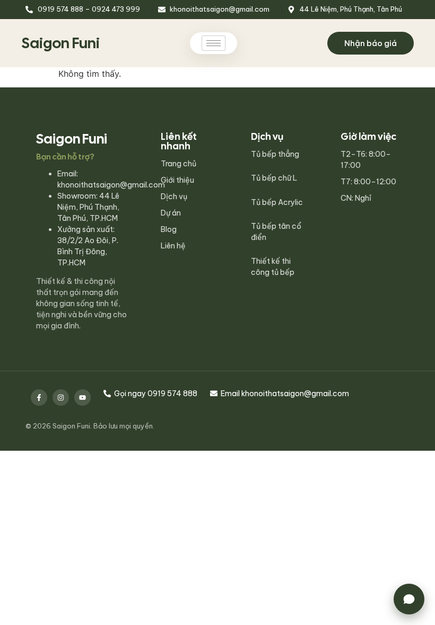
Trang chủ (178, 163)
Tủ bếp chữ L (274, 178)
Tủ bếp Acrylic (277, 202)
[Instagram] (61, 397)
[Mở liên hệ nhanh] (409, 599)
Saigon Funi (60, 42)
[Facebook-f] (39, 397)
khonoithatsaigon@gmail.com (111, 185)
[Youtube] (82, 397)
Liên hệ (173, 246)
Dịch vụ (174, 196)
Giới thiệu (177, 180)
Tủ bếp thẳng (275, 154)
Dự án (171, 213)
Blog (169, 229)
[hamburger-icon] (213, 43)
